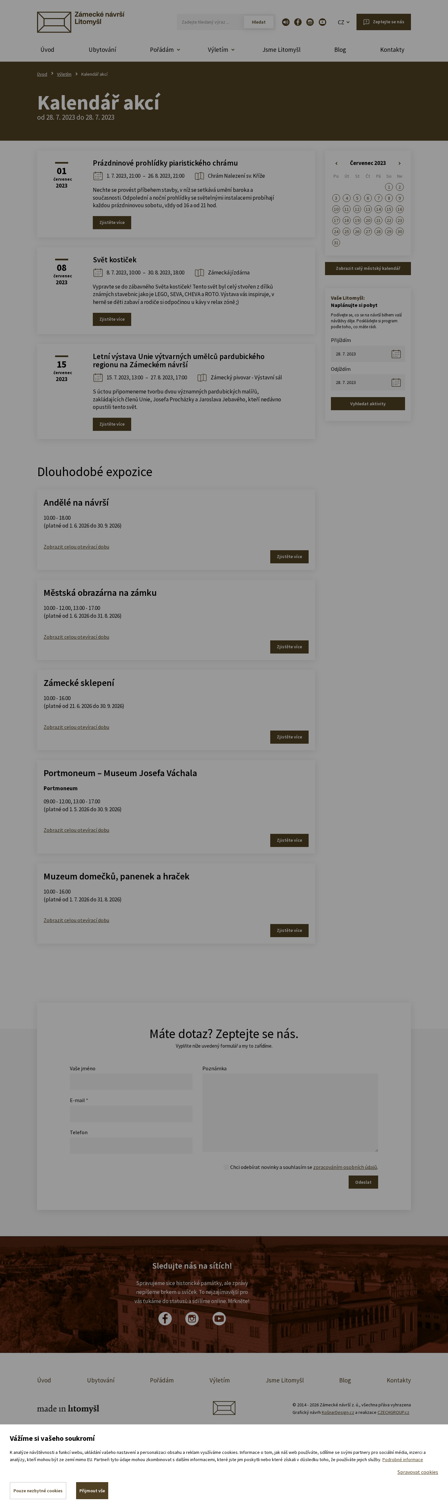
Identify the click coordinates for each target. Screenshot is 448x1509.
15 (389, 209)
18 (346, 220)
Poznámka (214, 1068)
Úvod (47, 49)
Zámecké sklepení (79, 683)
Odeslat (363, 1182)
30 (399, 231)
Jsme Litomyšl (281, 49)
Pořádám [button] (162, 49)
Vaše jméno (82, 1068)
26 (357, 231)
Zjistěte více (112, 222)
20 (368, 220)
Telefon (79, 1132)
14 (378, 209)
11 (346, 209)
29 (389, 231)
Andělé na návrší (76, 502)
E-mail (79, 1100)
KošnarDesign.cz (338, 1412)
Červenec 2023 (368, 163)
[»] (399, 163)
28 (378, 231)
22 (389, 220)
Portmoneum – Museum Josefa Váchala (120, 773)
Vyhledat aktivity (368, 404)
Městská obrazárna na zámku (100, 592)
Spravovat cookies (417, 1472)
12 (357, 209)
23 (399, 220)
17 (336, 220)
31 (336, 243)
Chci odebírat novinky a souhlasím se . (304, 1167)
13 (368, 209)
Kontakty (392, 49)
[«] (336, 163)
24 (336, 231)
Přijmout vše (92, 1491)
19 (357, 220)
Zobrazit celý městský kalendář (368, 268)
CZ (341, 22)
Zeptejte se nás (388, 22)
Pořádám (162, 1380)
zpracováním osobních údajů (345, 1167)
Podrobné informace (402, 1459)
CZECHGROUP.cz (393, 1412)
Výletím (64, 74)
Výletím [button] (218, 49)
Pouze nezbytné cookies (38, 1491)
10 (336, 209)
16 (399, 209)
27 (368, 231)
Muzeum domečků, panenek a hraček (117, 876)
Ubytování (102, 49)
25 (346, 231)
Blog (340, 49)
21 (378, 220)
